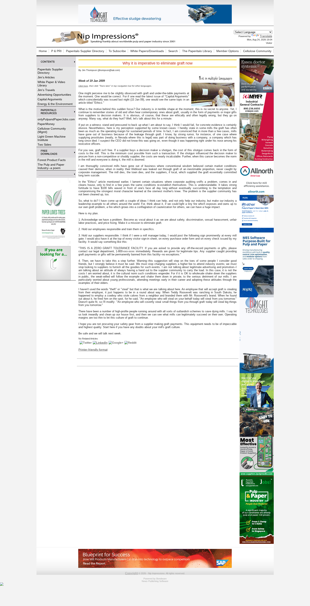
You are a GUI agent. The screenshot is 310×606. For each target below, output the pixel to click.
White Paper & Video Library (51, 83)
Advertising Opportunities (54, 94)
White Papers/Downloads (147, 51)
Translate (266, 36)
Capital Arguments (50, 99)
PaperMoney (46, 124)
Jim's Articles (46, 77)
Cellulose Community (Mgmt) (52, 130)
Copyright (131, 573)
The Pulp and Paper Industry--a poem (51, 166)
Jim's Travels (46, 90)
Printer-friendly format (93, 349)
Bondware (161, 578)
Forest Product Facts (52, 160)
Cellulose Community (257, 51)
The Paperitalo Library (197, 51)
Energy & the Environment (55, 104)
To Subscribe (117, 51)
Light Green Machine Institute (52, 138)
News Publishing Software (155, 581)
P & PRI (56, 51)
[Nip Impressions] (114, 43)
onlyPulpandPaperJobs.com (56, 119)
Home (43, 51)
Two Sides (44, 144)
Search (173, 51)
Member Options (227, 51)
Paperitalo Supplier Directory (85, 51)
